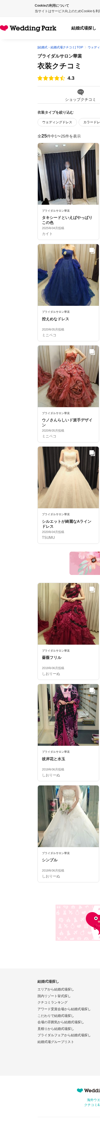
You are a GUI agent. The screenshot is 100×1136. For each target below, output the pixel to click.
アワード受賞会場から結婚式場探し (64, 1009)
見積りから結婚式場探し (56, 1029)
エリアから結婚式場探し (56, 989)
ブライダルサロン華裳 (60, 56)
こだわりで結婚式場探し (56, 1016)
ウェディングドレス (57, 122)
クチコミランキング (53, 1002)
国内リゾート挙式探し (54, 996)
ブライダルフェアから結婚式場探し (64, 1035)
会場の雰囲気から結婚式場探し (61, 1022)
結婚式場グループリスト (56, 1042)
